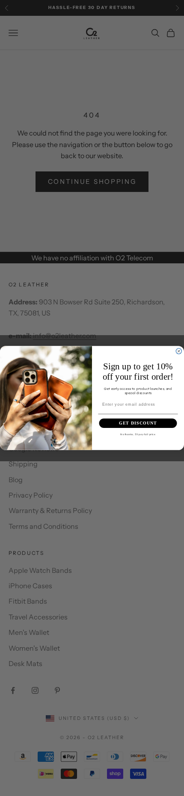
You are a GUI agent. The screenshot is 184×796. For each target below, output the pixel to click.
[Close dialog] (178, 351)
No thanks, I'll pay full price (137, 434)
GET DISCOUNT (138, 423)
